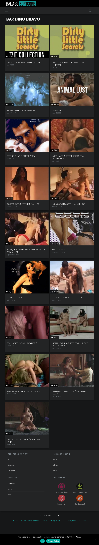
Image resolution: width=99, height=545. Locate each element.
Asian (10, 494)
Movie (54, 470)
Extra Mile (11, 483)
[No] (95, 539)
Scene (54, 459)
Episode (55, 465)
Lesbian (10, 488)
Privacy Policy (72, 520)
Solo (9, 459)
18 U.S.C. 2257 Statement (29, 520)
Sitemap (82, 520)
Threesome (12, 465)
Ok (42, 541)
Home (15, 520)
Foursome (11, 470)
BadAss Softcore (52, 515)
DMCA (44, 520)
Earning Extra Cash (57, 520)
